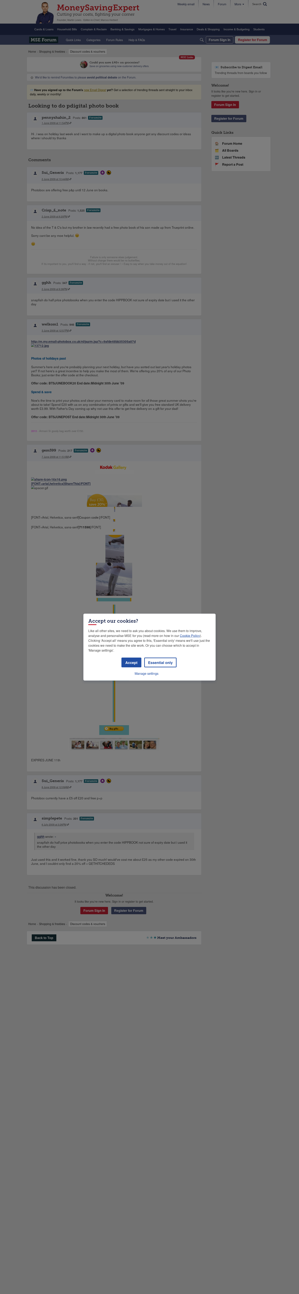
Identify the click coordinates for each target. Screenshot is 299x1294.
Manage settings (146, 673)
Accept (131, 662)
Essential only (160, 662)
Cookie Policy (190, 635)
